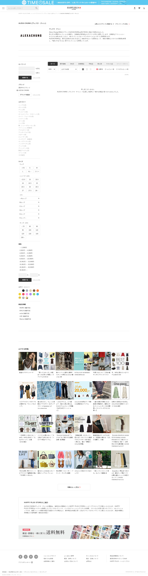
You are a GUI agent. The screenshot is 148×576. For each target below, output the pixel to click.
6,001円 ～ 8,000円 (26, 256)
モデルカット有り (122, 69)
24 (23, 183)
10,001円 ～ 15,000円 (27, 261)
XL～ (30, 171)
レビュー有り (109, 69)
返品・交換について (92, 558)
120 (23, 234)
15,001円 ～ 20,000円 (27, 264)
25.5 (22, 187)
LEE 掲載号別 (24, 316)
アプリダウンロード (25, 562)
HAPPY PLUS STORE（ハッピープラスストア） (31, 13)
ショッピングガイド (50, 556)
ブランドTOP (122, 24)
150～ (23, 237)
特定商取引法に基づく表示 (15, 572)
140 (37, 234)
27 (23, 190)
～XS (23, 168)
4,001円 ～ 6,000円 (26, 253)
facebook (20, 557)
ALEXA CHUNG (24, 90)
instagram (31, 557)
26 (30, 187)
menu (3, 8)
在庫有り (99, 69)
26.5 (37, 187)
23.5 (37, 179)
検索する (36, 8)
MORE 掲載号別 (25, 308)
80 (30, 226)
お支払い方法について (71, 561)
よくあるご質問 (69, 556)
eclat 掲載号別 (24, 313)
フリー (37, 171)
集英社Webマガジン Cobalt (118, 558)
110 (37, 230)
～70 (22, 226)
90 (37, 226)
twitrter (26, 557)
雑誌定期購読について (117, 556)
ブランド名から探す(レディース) (52, 13)
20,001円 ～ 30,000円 (27, 267)
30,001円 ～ (24, 270)
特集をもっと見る (73, 487)
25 (37, 183)
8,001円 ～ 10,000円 (26, 259)
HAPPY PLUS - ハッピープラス (119, 561)
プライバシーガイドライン (31, 572)
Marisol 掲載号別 (25, 319)
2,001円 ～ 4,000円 (26, 250)
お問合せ (89, 561)
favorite (139, 8)
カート (144, 8)
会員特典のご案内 (49, 561)
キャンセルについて (92, 556)
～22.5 (23, 179)
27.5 (29, 190)
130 (30, 234)
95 (23, 230)
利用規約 (4, 572)
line (36, 557)
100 (30, 230)
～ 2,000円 (23, 247)
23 (30, 179)
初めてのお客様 (48, 558)
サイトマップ (43, 572)
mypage (135, 8)
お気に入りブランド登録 (104, 24)
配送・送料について (70, 558)
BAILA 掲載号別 (25, 310)
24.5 (29, 183)
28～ (36, 190)
